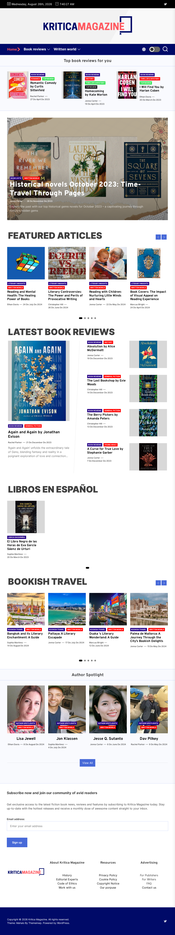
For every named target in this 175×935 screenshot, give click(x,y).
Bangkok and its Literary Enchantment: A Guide (25, 636)
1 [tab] (80, 318)
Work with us (67, 887)
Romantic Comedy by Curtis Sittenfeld (43, 86)
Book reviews (35, 49)
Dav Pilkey (149, 739)
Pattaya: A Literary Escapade (61, 636)
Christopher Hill (55, 304)
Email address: (16, 819)
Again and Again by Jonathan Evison (34, 434)
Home (12, 49)
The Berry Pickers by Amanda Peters (102, 417)
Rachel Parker (37, 96)
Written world (65, 49)
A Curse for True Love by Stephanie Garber (105, 451)
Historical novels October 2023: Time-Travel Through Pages (75, 189)
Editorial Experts (67, 879)
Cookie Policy (108, 879)
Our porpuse (108, 887)
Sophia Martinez (15, 554)
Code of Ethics (67, 883)
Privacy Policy (108, 875)
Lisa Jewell (26, 739)
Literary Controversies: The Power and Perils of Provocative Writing (65, 295)
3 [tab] (88, 660)
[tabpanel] (25, 278)
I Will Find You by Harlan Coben (152, 89)
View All (87, 763)
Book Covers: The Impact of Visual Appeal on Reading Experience (148, 295)
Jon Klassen (67, 739)
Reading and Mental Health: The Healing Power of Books (21, 295)
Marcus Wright (137, 304)
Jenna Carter (91, 101)
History (67, 875)
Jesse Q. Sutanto (108, 739)
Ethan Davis (145, 96)
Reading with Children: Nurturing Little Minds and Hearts (105, 295)
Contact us (149, 887)
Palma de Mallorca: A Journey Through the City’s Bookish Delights (146, 637)
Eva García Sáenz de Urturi (21, 547)
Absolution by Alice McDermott (101, 348)
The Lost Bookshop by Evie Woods (106, 382)
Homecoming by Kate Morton (96, 93)
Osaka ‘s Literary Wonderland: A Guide (104, 636)
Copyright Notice (108, 883)
